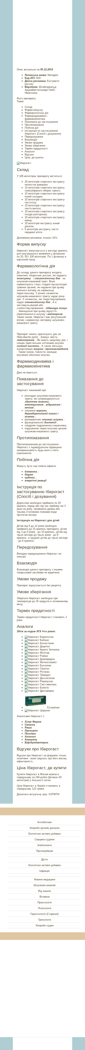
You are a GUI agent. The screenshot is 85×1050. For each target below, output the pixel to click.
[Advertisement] (42, 29)
